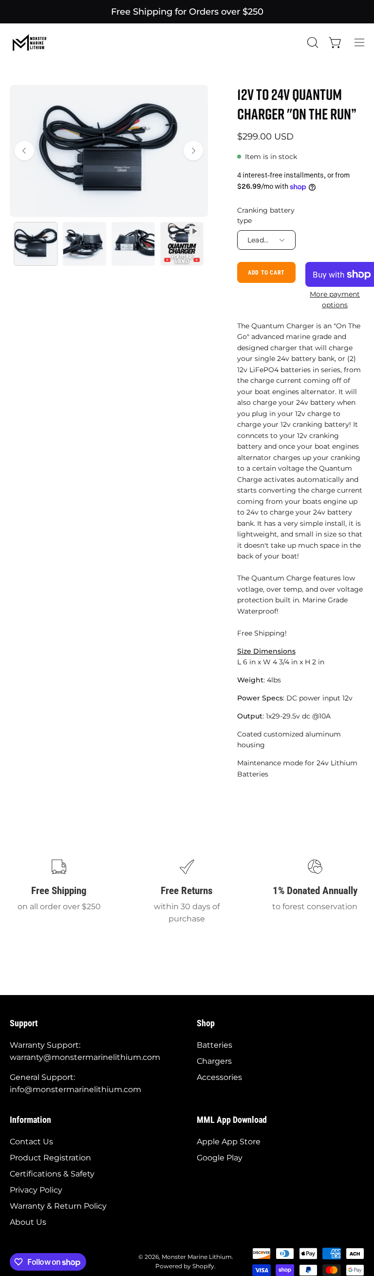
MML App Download (232, 1120)
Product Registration (50, 1157)
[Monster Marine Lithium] (34, 42)
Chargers (214, 1061)
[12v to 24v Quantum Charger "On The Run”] (35, 244)
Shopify (203, 1266)
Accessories (219, 1077)
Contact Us (31, 1141)
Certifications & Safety (52, 1173)
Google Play (220, 1157)
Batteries (214, 1045)
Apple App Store (229, 1141)
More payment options (335, 299)
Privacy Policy (36, 1190)
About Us (28, 1222)
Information (30, 1120)
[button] (311, 42)
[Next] (193, 150)
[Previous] (24, 150)
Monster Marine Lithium (197, 1256)
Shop (206, 1023)
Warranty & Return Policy (58, 1206)
